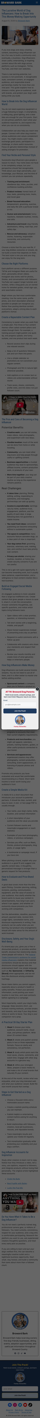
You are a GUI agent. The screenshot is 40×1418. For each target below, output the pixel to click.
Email (5, 700)
